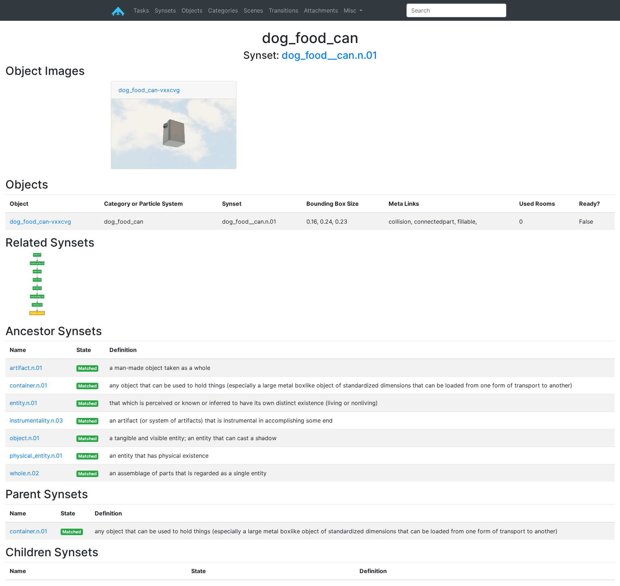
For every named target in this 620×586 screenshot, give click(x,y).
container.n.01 (28, 385)
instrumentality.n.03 (36, 420)
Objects (192, 10)
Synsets (165, 10)
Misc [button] (351, 10)
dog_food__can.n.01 (329, 55)
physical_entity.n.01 (36, 455)
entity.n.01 (23, 402)
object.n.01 (24, 438)
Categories (223, 10)
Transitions (283, 10)
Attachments (321, 10)
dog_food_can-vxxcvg (149, 90)
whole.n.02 (24, 473)
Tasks (141, 10)
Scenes (253, 10)
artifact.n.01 (26, 367)
